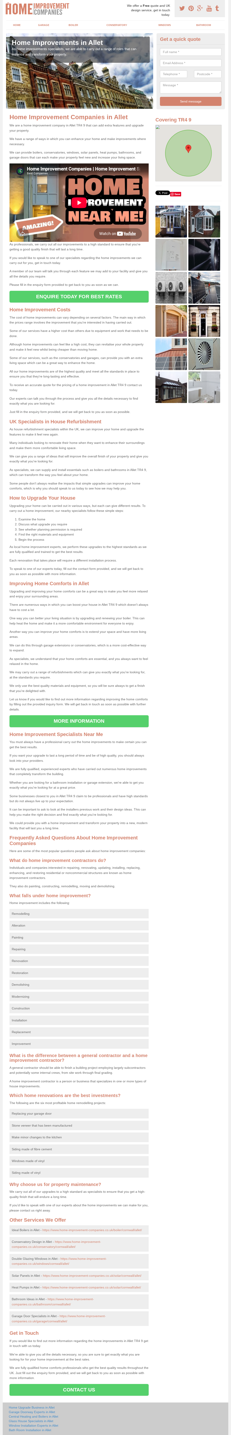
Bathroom (203, 25)
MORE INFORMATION (79, 721)
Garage (43, 25)
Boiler (73, 25)
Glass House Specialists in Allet (31, 1421)
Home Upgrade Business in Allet (32, 1407)
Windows (164, 25)
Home (17, 25)
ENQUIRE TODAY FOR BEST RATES (79, 296)
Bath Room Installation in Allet (30, 1430)
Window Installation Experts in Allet (33, 1425)
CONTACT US (79, 1390)
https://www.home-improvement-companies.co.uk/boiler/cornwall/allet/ (92, 1230)
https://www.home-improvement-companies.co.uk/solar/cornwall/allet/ (92, 1275)
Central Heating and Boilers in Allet (33, 1416)
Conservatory (116, 25)
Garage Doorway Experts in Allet (32, 1412)
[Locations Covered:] (8, 3)
